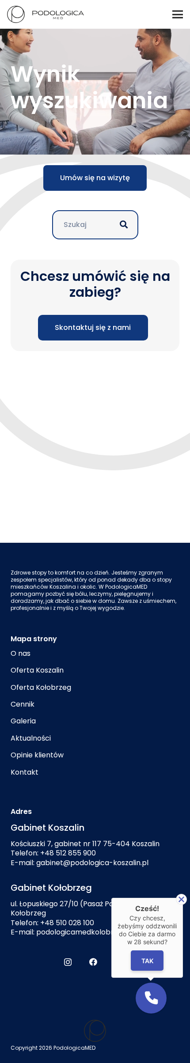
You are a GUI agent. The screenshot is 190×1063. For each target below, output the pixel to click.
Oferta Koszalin (37, 670)
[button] (151, 998)
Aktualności (31, 738)
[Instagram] (68, 962)
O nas (20, 653)
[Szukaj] (124, 225)
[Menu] (178, 15)
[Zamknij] (181, 899)
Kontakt (24, 772)
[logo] (45, 14)
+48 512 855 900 (68, 853)
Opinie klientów (37, 755)
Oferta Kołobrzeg (41, 687)
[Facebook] (93, 962)
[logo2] (95, 1031)
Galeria (23, 721)
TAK (147, 961)
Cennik (22, 704)
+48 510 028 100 (67, 923)
